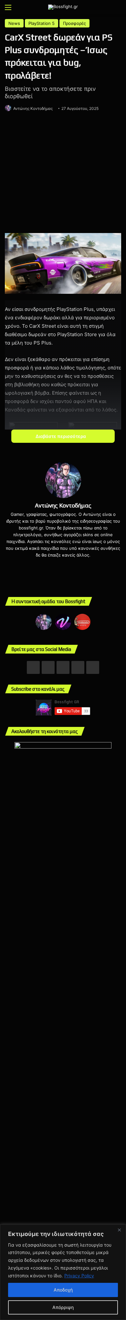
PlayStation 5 (41, 23)
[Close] (119, 1230)
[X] (67, 566)
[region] (63, 1272)
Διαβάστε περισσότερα (61, 436)
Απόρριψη (63, 1307)
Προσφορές (74, 23)
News (14, 23)
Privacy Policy (79, 1275)
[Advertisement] (63, 173)
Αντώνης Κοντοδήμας (33, 108)
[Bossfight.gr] (63, 7)
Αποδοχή (63, 1290)
